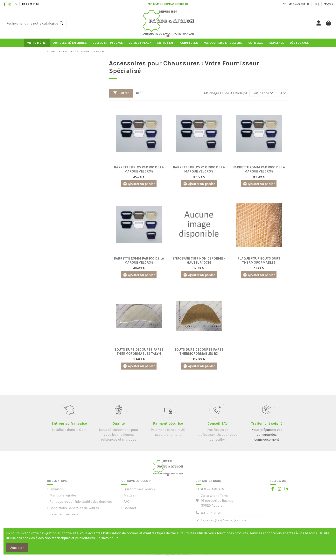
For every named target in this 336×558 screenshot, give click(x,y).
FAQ (126, 501)
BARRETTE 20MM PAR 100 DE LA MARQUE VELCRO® (139, 260)
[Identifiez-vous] (319, 23)
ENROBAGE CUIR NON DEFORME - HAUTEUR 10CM (199, 260)
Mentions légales (63, 495)
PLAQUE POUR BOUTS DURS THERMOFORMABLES (258, 260)
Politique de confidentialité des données (81, 501)
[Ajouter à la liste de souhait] (135, 161)
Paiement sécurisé (64, 514)
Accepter (17, 548)
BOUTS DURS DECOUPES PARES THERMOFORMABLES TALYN (139, 351)
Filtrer (124, 93)
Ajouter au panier (141, 184)
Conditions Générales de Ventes (74, 508)
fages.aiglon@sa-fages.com (223, 520)
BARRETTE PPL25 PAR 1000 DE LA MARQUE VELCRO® (199, 169)
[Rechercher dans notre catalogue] (61, 23)
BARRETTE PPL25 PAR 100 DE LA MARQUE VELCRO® (139, 169)
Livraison (57, 489)
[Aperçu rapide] (142, 161)
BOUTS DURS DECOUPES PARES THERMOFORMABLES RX (198, 351)
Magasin (328, 4)
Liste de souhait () (297, 4)
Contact (130, 508)
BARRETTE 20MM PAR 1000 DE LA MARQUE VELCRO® (259, 169)
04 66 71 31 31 (211, 513)
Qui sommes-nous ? (139, 489)
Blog (317, 4)
